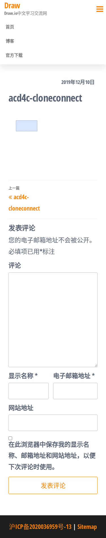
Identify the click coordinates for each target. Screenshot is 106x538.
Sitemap (87, 526)
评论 (14, 265)
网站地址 (20, 407)
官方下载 (14, 55)
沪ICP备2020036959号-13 (40, 526)
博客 (10, 41)
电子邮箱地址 (74, 375)
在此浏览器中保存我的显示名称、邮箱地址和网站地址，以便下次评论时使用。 (52, 455)
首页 (10, 27)
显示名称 (23, 375)
